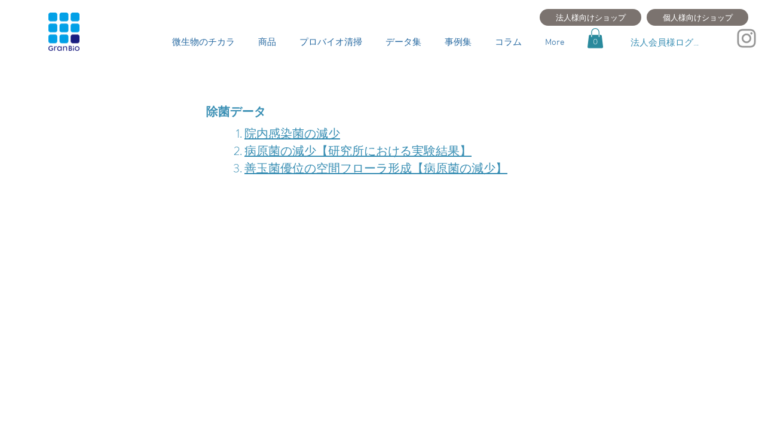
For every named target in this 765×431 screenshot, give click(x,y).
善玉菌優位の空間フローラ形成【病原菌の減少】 (375, 168)
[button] (595, 38)
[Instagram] (746, 38)
